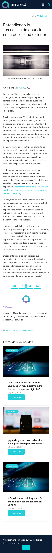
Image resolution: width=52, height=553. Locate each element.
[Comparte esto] (22, 286)
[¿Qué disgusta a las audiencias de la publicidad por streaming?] (26, 420)
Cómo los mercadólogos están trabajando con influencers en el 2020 (25, 501)
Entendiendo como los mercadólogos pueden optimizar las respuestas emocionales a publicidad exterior (25, 190)
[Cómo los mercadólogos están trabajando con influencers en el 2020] (26, 477)
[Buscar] (49, 4)
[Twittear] (29, 286)
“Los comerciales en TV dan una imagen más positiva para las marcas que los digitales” (25, 386)
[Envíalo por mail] (14, 286)
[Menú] (43, 4)
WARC (31, 330)
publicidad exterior (19, 330)
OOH (8, 330)
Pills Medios (12, 350)
